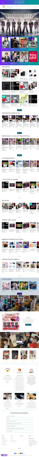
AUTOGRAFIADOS (4, 444)
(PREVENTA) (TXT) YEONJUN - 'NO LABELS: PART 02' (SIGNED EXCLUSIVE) (19, 170)
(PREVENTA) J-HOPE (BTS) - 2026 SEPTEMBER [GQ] (6, 78)
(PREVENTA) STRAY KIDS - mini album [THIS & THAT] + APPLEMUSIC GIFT (26, 124)
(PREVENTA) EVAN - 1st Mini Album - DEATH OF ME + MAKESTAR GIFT (23, 92)
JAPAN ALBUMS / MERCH (14, 63)
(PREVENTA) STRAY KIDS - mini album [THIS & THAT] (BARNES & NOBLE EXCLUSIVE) (5, 250)
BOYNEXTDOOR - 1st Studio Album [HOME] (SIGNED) (11, 147)
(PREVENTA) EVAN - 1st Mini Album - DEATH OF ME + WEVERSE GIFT (5, 106)
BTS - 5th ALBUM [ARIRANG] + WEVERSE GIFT (32, 146)
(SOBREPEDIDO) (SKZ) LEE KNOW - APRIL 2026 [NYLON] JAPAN (19, 270)
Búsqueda (12, 437)
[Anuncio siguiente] (26, 2)
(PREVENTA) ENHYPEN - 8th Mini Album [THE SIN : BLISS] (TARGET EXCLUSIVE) (19, 190)
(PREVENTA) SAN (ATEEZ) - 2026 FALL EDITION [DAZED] (15, 78)
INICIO (3, 437)
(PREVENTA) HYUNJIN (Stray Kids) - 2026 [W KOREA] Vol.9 (33, 91)
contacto (7, 408)
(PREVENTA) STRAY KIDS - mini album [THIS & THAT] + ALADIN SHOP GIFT (33, 124)
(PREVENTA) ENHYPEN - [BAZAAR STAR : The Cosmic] (33, 211)
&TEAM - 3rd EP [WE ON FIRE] (26, 269)
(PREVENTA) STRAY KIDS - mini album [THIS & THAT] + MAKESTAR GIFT (12, 124)
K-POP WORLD (20, 454)
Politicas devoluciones (14, 440)
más (32, 361)
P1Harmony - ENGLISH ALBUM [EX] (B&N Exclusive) (18, 250)
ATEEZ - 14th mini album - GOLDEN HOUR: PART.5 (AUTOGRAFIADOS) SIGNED (5, 148)
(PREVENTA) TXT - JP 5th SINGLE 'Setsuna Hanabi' (12, 269)
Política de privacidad (14, 455)
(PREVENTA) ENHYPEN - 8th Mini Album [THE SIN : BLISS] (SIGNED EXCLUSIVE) (5, 170)
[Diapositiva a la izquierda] (18, 131)
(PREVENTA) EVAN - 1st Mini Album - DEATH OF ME (14, 104)
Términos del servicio (13, 441)
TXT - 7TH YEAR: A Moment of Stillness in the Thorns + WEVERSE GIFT (19, 146)
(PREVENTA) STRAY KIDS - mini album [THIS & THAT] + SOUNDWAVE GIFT (19, 124)
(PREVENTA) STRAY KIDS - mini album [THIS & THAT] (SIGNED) (12, 170)
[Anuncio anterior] (13, 2)
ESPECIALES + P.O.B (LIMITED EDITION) (32, 49)
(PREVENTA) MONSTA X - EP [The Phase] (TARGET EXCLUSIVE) (15, 91)
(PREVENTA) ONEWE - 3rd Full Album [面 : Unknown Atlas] (23, 104)
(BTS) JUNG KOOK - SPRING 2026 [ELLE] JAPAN (32, 270)
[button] (33, 7)
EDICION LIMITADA (4, 441)
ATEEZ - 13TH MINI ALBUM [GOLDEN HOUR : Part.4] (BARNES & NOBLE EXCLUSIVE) (12, 250)
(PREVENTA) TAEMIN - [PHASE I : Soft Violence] (33, 78)
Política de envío (25, 455)
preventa (19, 406)
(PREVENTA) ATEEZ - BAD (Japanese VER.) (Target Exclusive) (26, 190)
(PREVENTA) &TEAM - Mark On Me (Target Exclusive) (12, 189)
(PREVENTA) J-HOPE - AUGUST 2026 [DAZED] (25, 210)
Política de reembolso (9, 455)
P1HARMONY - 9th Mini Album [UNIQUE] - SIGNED (26, 147)
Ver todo (19, 110)
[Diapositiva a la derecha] (21, 131)
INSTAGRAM (28, 324)
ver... (5, 362)
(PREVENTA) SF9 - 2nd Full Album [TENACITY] (6, 91)
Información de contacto (30, 455)
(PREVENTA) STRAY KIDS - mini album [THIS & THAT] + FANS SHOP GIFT (5, 124)
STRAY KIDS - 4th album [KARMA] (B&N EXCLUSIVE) (26, 250)
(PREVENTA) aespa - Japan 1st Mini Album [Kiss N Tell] (5, 270)
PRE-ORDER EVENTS (4, 440)
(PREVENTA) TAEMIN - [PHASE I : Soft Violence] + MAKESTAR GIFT (24, 78)
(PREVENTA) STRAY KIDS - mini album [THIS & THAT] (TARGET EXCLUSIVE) (33, 230)
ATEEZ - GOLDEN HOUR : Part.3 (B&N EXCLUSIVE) (33, 249)
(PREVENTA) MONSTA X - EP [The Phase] (33, 104)
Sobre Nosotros (31, 438)
